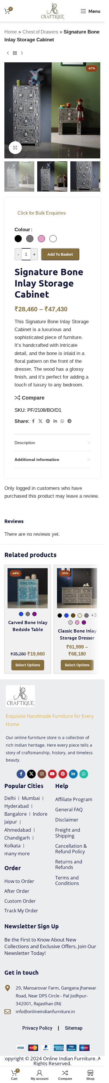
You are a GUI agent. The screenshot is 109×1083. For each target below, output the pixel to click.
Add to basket (60, 254)
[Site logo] (52, 10)
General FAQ (69, 809)
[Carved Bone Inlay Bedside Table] (28, 588)
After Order (16, 891)
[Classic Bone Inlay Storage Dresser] (77, 588)
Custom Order (20, 901)
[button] (10, 110)
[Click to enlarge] (15, 147)
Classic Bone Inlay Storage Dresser (77, 634)
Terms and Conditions (67, 880)
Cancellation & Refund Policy (71, 849)
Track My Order (21, 910)
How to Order (19, 881)
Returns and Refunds (68, 864)
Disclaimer (66, 820)
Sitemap (74, 1028)
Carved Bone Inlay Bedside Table (27, 625)
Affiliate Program (73, 799)
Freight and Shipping (67, 833)
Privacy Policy (37, 1028)
